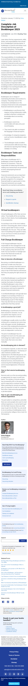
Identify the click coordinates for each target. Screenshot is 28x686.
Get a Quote (7, 464)
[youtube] (22, 674)
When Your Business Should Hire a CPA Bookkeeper (14, 582)
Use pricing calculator (7, 481)
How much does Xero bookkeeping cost (12, 508)
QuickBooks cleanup (12, 203)
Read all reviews (6, 553)
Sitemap (14, 662)
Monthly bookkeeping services (9, 453)
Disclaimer (14, 659)
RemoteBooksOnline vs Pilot (9, 498)
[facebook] (6, 674)
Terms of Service (14, 655)
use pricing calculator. (19, 528)
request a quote (9, 609)
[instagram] (10, 674)
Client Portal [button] (23, 5)
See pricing (9, 196)
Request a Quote (14, 683)
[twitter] (14, 674)
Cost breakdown (6, 511)
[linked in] (18, 674)
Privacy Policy (14, 652)
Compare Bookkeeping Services (10, 493)
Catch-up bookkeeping (8, 457)
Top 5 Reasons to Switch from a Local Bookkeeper (13, 576)
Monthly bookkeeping (11, 630)
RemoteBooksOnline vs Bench (9, 495)
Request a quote (11, 199)
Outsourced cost (6, 515)
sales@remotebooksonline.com (14, 669)
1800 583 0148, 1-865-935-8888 (14, 666)
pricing (20, 609)
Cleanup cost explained (8, 513)
